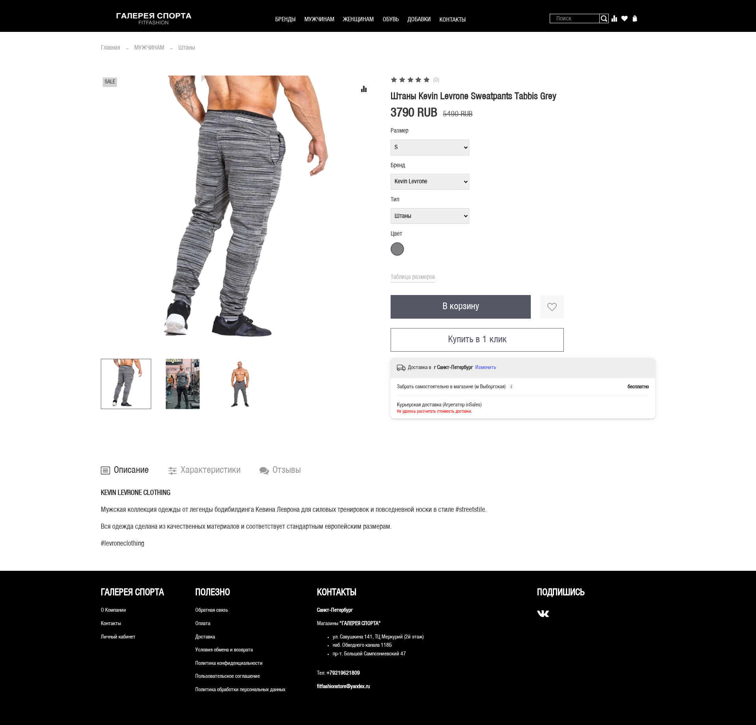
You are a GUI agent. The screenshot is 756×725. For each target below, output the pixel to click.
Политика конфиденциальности (229, 663)
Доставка (205, 637)
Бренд (398, 165)
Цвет (396, 234)
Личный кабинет (118, 637)
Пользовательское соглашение (227, 676)
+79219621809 (343, 673)
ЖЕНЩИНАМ (358, 19)
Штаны (186, 48)
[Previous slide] (113, 214)
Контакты (111, 623)
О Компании (113, 610)
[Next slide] (365, 214)
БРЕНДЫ (285, 19)
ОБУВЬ (391, 19)
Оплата (202, 623)
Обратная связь (211, 610)
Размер (399, 131)
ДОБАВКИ (419, 19)
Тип (395, 200)
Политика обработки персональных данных (240, 689)
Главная (110, 48)
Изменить (485, 367)
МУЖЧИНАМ (319, 19)
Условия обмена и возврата (224, 650)
